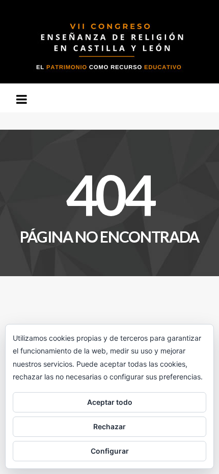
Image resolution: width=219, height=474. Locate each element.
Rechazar (109, 426)
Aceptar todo (109, 402)
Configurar (110, 451)
